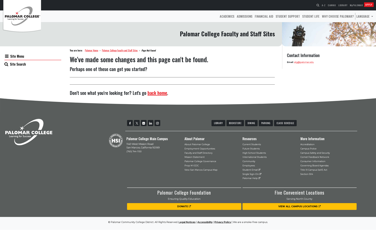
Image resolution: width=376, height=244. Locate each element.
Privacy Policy (222, 222)
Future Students (251, 148)
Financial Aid (264, 16)
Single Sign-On (250, 174)
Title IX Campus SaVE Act (313, 170)
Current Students (251, 144)
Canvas (332, 5)
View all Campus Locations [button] (298, 206)
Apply (368, 4)
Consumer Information (312, 161)
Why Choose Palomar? (338, 16)
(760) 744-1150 (134, 151)
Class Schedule (285, 123)
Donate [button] (183, 206)
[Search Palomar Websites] (318, 5)
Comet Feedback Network (314, 157)
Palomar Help (250, 178)
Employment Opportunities (199, 148)
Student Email (250, 170)
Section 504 (306, 174)
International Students (254, 157)
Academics (227, 16)
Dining (251, 123)
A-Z (324, 5)
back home (157, 92)
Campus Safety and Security (315, 153)
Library (343, 5)
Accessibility (205, 222)
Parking (265, 123)
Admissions (244, 16)
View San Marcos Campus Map (201, 170)
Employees (248, 165)
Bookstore (235, 123)
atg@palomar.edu (304, 62)
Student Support (288, 16)
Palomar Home (91, 50)
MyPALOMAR (356, 5)
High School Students (254, 153)
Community (248, 161)
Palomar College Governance (200, 161)
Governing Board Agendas (314, 165)
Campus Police (308, 148)
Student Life (311, 16)
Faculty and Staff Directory (198, 153)
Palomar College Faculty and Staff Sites (120, 50)
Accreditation (307, 144)
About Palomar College (197, 144)
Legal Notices (187, 222)
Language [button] (363, 16)
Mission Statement (194, 157)
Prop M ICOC (191, 165)
